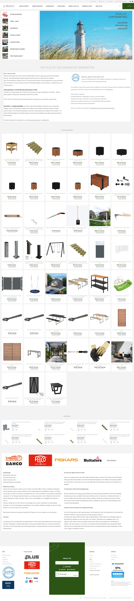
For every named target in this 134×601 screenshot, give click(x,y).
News (90, 557)
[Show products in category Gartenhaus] (5, 28)
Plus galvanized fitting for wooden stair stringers (21, 422)
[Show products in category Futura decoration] (5, 14)
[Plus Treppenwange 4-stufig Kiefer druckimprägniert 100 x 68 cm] (104, 427)
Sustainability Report (35, 120)
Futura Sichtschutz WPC (9, 477)
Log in (102, 1)
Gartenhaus (14, 28)
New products (92, 568)
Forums (91, 561)
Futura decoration (16, 14)
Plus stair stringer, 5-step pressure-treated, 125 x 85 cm (54, 435)
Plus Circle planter (31, 92)
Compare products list (122, 1)
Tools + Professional (54, 106)
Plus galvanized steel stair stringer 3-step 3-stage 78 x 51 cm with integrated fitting (87, 422)
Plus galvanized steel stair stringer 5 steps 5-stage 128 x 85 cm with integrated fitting (120, 435)
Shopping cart (114, 557)
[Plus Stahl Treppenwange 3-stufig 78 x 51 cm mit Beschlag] (72, 427)
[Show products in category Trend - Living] (5, 21)
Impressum (5, 559)
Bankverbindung (6, 555)
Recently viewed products (95, 564)
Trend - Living (14, 21)
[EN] (132, 1)
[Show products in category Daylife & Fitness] (5, 35)
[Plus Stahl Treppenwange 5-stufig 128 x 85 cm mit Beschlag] (104, 440)
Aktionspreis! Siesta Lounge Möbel (12, 482)
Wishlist (113, 559)
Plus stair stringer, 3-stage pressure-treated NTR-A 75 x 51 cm (87, 435)
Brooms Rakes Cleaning (17, 49)
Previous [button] (42, 58)
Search (91, 555)
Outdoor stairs (15, 42)
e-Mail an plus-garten (94, 570)
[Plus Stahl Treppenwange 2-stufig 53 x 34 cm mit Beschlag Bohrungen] (39, 427)
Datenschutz (5, 561)
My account (114, 555)
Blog (90, 559)
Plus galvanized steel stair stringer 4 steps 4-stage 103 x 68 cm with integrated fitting (22, 435)
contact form (109, 89)
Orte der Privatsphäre (81, 514)
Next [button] (130, 58)
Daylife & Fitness (15, 35)
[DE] (130, 1)
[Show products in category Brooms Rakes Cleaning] (5, 49)
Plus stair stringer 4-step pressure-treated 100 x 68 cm (120, 422)
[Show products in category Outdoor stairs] (5, 42)
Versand (4, 557)
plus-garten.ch (9, 85)
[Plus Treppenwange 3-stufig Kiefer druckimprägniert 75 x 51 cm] (72, 440)
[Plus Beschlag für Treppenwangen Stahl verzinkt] (6, 427)
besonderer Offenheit (96, 514)
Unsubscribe (72, 569)
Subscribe (63, 569)
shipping (18, 427)
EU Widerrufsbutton (94, 574)
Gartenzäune (80, 493)
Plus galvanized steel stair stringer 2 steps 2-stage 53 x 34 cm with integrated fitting (55, 422)
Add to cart (8, 150)
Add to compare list (15, 150)
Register (94, 1)
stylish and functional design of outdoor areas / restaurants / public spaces (37, 99)
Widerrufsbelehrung (7, 564)
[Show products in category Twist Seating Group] (5, 56)
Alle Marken (111, 460)
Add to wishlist (12, 150)
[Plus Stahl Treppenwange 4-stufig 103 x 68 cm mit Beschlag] (6, 440)
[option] (86, 35)
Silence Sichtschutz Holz (9, 479)
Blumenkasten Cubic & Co (9, 475)
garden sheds (43, 76)
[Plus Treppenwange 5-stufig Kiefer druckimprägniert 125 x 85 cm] (39, 440)
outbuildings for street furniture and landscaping (102, 108)
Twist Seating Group (16, 56)
